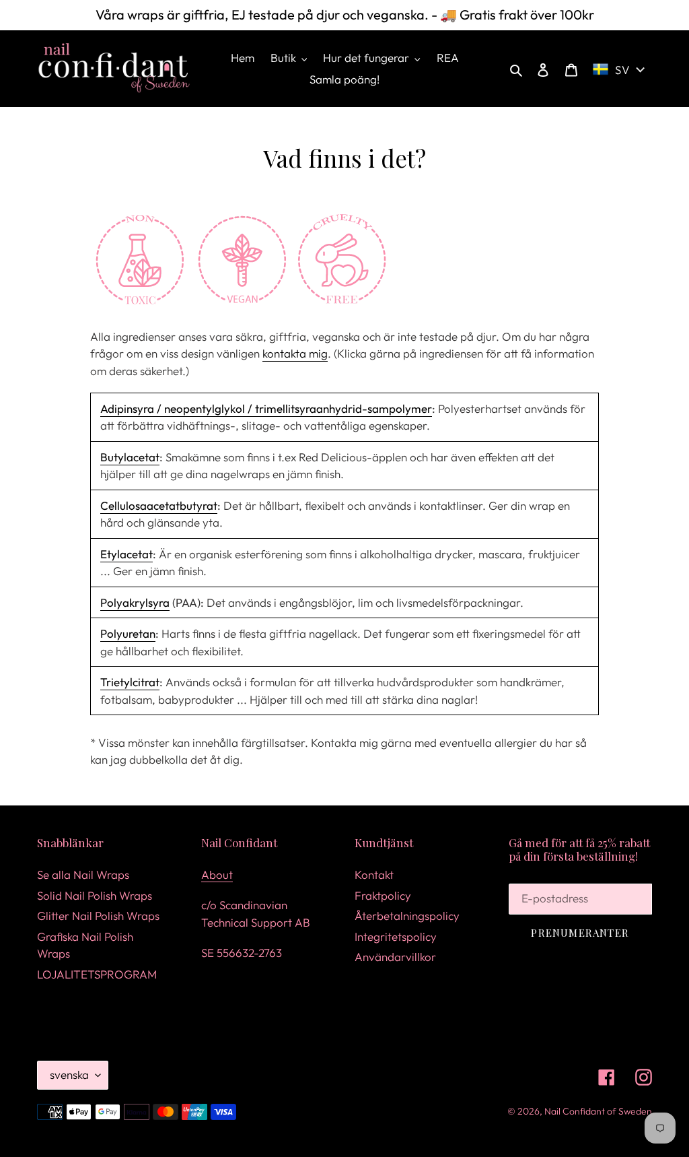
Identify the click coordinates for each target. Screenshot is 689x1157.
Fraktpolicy (383, 895)
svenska (69, 1074)
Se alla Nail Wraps (83, 874)
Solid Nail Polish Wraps (94, 895)
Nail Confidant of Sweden (598, 1111)
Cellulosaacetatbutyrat (158, 505)
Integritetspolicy (396, 936)
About (217, 874)
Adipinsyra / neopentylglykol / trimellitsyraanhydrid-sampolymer (266, 408)
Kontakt (374, 874)
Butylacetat (129, 457)
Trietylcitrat (129, 682)
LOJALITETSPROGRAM (97, 974)
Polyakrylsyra (135, 602)
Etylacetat (126, 554)
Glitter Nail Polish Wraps (98, 915)
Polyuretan (127, 633)
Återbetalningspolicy (407, 915)
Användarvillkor (395, 957)
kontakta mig (295, 353)
